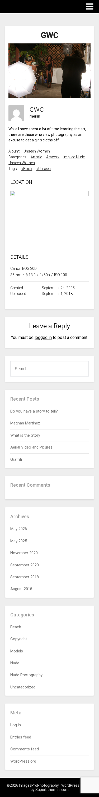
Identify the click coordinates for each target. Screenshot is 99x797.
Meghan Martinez (25, 423)
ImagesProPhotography (36, 6)
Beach (15, 627)
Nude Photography (26, 675)
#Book (26, 169)
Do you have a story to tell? (34, 411)
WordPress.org (23, 761)
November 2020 (24, 552)
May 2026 (18, 528)
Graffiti (16, 459)
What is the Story (25, 435)
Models (16, 651)
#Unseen (43, 169)
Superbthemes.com (52, 789)
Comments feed (24, 749)
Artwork (52, 157)
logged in (43, 337)
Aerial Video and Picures (31, 447)
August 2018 (21, 588)
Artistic (36, 157)
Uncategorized (22, 687)
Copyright (18, 639)
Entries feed (20, 737)
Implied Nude (74, 157)
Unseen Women (36, 151)
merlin (35, 116)
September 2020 (24, 565)
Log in (15, 725)
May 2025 (18, 541)
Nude (14, 663)
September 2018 (24, 577)
